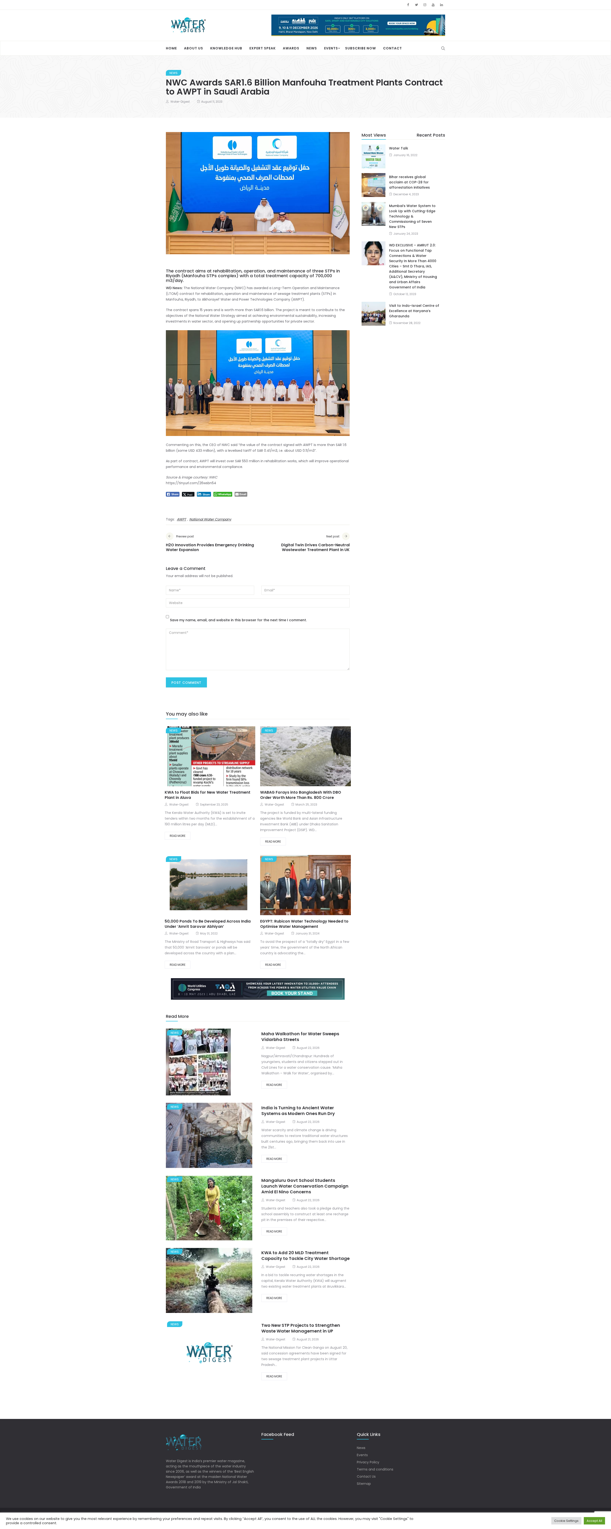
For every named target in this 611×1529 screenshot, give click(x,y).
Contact (392, 48)
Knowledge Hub (226, 48)
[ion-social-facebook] (408, 4)
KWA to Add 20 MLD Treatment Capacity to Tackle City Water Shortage (305, 1255)
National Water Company (210, 519)
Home (171, 48)
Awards (291, 48)
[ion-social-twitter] (416, 4)
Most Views (374, 135)
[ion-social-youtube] (433, 4)
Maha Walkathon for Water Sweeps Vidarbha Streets (300, 1036)
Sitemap (364, 1483)
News (311, 48)
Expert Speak (262, 48)
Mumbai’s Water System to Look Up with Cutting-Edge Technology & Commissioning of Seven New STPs (412, 216)
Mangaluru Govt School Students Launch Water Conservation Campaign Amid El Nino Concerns (304, 1185)
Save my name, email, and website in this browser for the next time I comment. (238, 619)
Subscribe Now (360, 48)
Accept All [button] (594, 1520)
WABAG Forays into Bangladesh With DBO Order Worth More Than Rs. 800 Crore (300, 794)
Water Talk (398, 147)
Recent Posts (431, 135)
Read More (177, 836)
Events (331, 48)
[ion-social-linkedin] (441, 4)
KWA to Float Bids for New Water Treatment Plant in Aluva (207, 794)
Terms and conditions (375, 1469)
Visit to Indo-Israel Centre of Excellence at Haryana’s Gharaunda (414, 310)
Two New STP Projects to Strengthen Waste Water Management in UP (300, 1328)
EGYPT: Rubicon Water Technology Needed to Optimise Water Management (304, 923)
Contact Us (366, 1476)
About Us (193, 48)
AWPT (181, 519)
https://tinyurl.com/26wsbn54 (191, 482)
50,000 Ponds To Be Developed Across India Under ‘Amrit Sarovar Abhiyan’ (208, 923)
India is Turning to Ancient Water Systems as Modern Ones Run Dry (298, 1110)
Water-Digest (180, 101)
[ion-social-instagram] (424, 4)
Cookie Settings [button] (566, 1520)
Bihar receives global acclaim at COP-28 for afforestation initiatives (409, 181)
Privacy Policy (368, 1462)
